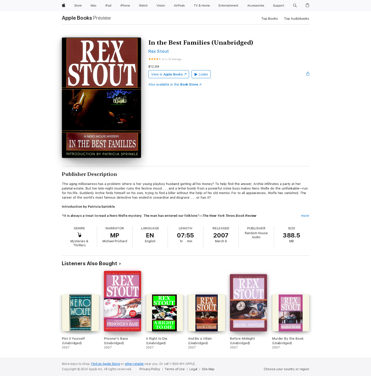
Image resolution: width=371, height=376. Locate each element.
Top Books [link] (269, 18)
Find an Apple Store (105, 364)
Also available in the (173, 84)
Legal (193, 369)
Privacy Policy (150, 369)
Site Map (208, 369)
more (305, 216)
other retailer (134, 364)
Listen (203, 74)
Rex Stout (158, 51)
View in (167, 74)
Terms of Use (175, 369)
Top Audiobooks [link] (296, 18)
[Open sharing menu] (308, 74)
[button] (295, 5)
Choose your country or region (286, 369)
